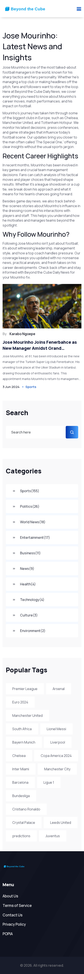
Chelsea (19, 755)
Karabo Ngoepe (22, 333)
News (27, 568)
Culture (29, 615)
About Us (10, 896)
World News (32, 522)
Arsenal (59, 688)
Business (30, 553)
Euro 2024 (20, 702)
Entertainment (35, 537)
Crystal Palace (23, 822)
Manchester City (57, 769)
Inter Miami (20, 769)
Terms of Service (17, 905)
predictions (21, 836)
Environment (32, 630)
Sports (29, 491)
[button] (78, 8)
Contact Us (12, 915)
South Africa (22, 729)
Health (28, 584)
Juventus (52, 836)
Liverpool (57, 742)
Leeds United (60, 822)
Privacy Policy (14, 924)
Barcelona (20, 782)
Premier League (24, 688)
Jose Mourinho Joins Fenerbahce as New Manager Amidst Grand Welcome (40, 345)
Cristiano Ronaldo (26, 809)
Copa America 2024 (56, 755)
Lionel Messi (56, 729)
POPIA (8, 933)
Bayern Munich (23, 742)
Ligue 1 (49, 782)
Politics (29, 506)
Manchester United (27, 715)
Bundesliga (21, 795)
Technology (32, 599)
